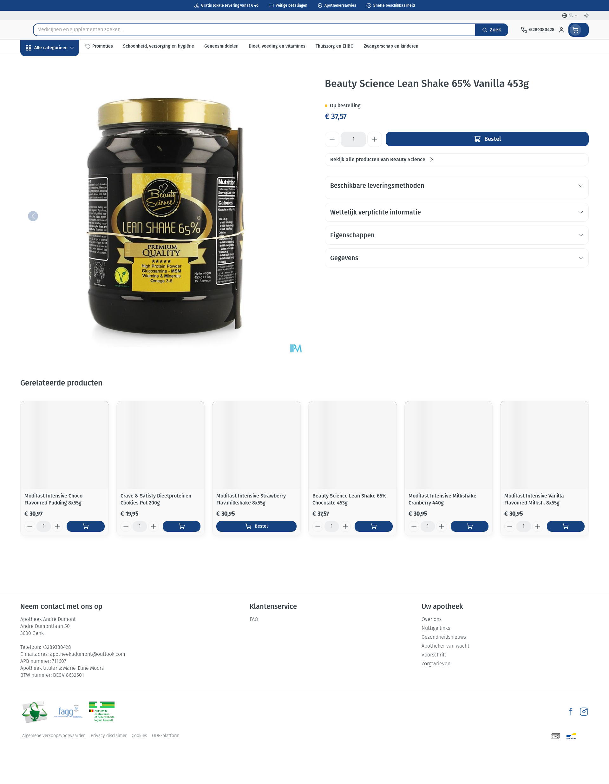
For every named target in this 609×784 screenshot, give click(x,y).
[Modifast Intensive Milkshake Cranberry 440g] (449, 445)
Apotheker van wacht (445, 646)
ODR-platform (166, 736)
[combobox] (254, 29)
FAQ (254, 619)
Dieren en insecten (60, 199)
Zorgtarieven (436, 664)
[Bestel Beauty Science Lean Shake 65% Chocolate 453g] (373, 526)
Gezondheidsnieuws (444, 637)
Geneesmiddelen (60, 216)
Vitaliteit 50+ (60, 148)
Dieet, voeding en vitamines (60, 105)
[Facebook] (570, 711)
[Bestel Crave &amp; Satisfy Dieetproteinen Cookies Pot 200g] (181, 526)
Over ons (432, 619)
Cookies (139, 736)
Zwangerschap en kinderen (60, 128)
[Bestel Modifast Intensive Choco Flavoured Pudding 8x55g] (85, 526)
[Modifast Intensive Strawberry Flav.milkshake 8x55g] (256, 445)
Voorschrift (434, 655)
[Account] (561, 30)
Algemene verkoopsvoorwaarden (54, 736)
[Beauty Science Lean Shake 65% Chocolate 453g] (352, 445)
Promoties (37, 62)
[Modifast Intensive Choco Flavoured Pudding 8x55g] (64, 445)
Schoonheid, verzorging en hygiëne (60, 82)
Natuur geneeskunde (60, 165)
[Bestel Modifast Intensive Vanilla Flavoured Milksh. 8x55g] (566, 526)
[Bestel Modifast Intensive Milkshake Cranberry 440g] (469, 526)
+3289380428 (56, 647)
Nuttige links (436, 628)
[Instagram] (584, 711)
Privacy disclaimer (109, 736)
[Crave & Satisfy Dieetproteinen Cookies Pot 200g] (161, 445)
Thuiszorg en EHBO (60, 182)
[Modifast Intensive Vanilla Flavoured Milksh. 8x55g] (544, 445)
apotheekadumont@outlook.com (87, 654)
